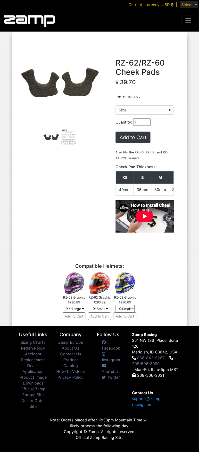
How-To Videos (70, 371)
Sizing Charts (33, 342)
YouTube (110, 371)
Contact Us (70, 354)
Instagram (111, 359)
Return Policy (33, 348)
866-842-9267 (151, 357)
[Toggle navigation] (188, 20)
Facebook (111, 348)
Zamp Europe (70, 342)
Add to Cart (133, 137)
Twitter (113, 377)
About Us (70, 348)
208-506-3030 (146, 363)
